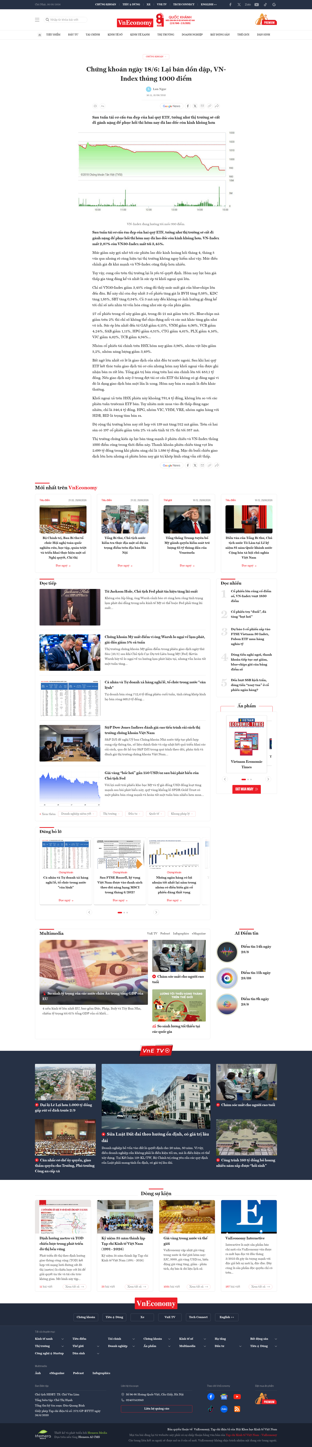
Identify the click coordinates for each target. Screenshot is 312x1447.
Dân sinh (263, 34)
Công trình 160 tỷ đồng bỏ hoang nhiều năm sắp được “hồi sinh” (245, 1163)
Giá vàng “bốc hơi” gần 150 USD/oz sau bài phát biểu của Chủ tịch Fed (152, 775)
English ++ (209, 4)
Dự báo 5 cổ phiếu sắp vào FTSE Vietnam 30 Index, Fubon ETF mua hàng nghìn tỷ (250, 637)
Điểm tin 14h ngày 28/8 (256, 949)
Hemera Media (97, 1433)
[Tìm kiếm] (47, 20)
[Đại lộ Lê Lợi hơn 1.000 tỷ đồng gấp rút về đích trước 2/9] (65, 1082)
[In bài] (95, 106)
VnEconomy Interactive (245, 1238)
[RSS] (237, 1409)
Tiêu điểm (53, 34)
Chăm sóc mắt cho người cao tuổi (178, 979)
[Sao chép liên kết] (210, 106)
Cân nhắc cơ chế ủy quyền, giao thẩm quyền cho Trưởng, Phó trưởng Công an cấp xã (65, 1166)
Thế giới (243, 34)
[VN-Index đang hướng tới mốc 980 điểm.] (156, 130)
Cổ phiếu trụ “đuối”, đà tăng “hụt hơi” (248, 614)
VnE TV (162, 4)
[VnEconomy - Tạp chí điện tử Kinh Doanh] (156, 1303)
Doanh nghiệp (192, 34)
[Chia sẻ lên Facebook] (188, 106)
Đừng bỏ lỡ (51, 832)
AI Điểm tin (246, 933)
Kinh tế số (115, 34)
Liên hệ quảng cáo (156, 1408)
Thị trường (165, 34)
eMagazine (199, 933)
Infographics (181, 933)
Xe (148, 4)
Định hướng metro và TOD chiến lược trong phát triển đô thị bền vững (61, 1244)
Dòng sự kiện (156, 1193)
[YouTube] (257, 4)
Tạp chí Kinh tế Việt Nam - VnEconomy (251, 1435)
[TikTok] (265, 4)
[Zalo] (248, 4)
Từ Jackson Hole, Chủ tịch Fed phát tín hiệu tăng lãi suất (151, 591)
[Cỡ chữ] (102, 106)
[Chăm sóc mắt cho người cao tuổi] (246, 1082)
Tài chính (93, 34)
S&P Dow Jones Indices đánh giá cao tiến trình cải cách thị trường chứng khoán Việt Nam (152, 730)
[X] (239, 4)
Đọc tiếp (48, 583)
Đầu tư (73, 34)
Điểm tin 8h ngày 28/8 (255, 1001)
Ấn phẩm (247, 706)
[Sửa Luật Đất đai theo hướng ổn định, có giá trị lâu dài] (156, 1096)
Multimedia (52, 934)
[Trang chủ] (40, 35)
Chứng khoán (105, 4)
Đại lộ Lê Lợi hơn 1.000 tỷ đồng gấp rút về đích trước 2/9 (63, 1107)
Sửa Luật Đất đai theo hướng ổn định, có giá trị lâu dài (155, 1137)
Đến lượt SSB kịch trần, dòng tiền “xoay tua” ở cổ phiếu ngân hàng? (250, 685)
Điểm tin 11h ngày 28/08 (256, 975)
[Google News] (274, 4)
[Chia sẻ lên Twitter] (195, 106)
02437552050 (135, 1400)
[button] (120, 912)
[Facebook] (230, 4)
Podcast (165, 933)
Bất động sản (220, 34)
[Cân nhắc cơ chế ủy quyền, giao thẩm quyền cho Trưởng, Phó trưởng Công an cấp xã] (65, 1137)
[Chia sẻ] (217, 106)
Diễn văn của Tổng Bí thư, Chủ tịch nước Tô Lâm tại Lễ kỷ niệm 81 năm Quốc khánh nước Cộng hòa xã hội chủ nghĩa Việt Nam (248, 547)
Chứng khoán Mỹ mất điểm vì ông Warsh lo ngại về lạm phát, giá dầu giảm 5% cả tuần (155, 639)
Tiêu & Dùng (131, 4)
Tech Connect (183, 4)
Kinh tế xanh (140, 34)
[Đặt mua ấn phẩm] (266, 19)
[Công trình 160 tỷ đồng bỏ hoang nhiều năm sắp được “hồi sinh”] (246, 1137)
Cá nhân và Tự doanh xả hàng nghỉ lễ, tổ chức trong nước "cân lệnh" (155, 685)
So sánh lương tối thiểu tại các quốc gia (176, 1029)
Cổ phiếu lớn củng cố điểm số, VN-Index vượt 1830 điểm (251, 596)
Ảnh (38, 1373)
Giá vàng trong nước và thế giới (185, 1241)
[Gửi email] (202, 106)
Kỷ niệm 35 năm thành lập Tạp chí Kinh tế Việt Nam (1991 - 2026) (123, 1244)
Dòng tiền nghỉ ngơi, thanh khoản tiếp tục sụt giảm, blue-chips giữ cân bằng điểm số (251, 662)
